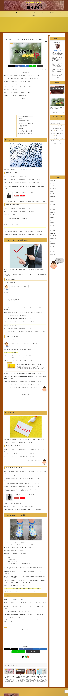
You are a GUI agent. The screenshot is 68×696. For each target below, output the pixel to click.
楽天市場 (16, 195)
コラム (6, 627)
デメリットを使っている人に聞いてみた (26, 123)
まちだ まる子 (57, 50)
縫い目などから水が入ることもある (26, 130)
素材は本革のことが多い (24, 120)
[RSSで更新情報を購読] (28, 657)
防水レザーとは (21, 118)
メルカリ (22, 195)
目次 (24, 116)
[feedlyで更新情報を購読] (26, 657)
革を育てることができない (24, 126)
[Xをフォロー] (23, 657)
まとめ (20, 134)
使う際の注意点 (21, 128)
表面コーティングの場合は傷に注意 (26, 131)
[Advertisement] (34, 25)
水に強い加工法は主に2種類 (25, 121)
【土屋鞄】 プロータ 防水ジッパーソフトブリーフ (24, 494)
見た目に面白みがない (24, 125)
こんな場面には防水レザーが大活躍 (25, 133)
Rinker (18, 193)
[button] (40, 66)
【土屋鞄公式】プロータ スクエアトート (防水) (23, 192)
